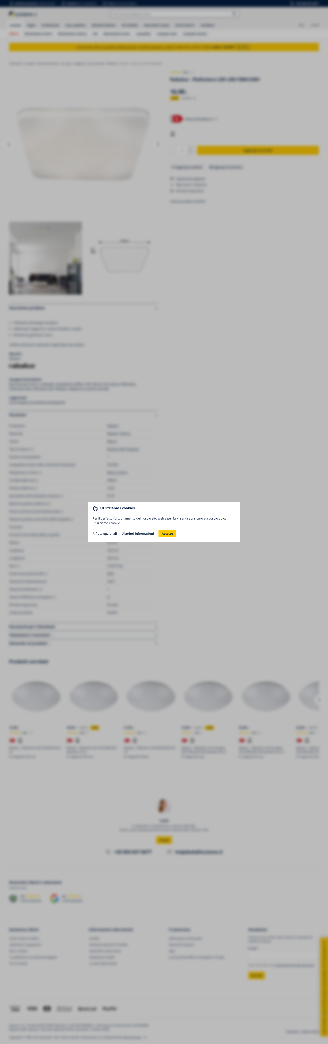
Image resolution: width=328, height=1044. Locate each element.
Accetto (167, 533)
